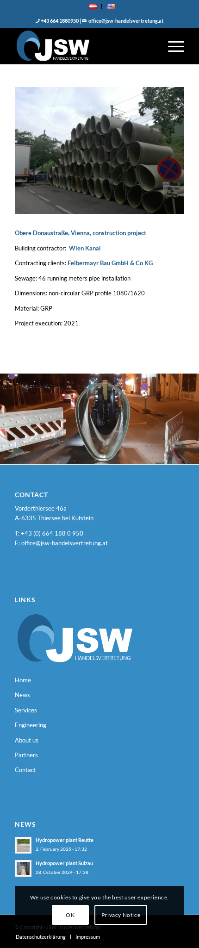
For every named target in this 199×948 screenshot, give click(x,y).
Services (26, 710)
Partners (26, 755)
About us (26, 740)
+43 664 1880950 (59, 21)
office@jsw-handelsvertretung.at (125, 21)
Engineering (30, 725)
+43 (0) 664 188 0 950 (52, 533)
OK (70, 914)
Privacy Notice (120, 914)
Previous (21, 415)
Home (23, 680)
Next (178, 415)
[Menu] (171, 45)
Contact (25, 769)
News (22, 695)
